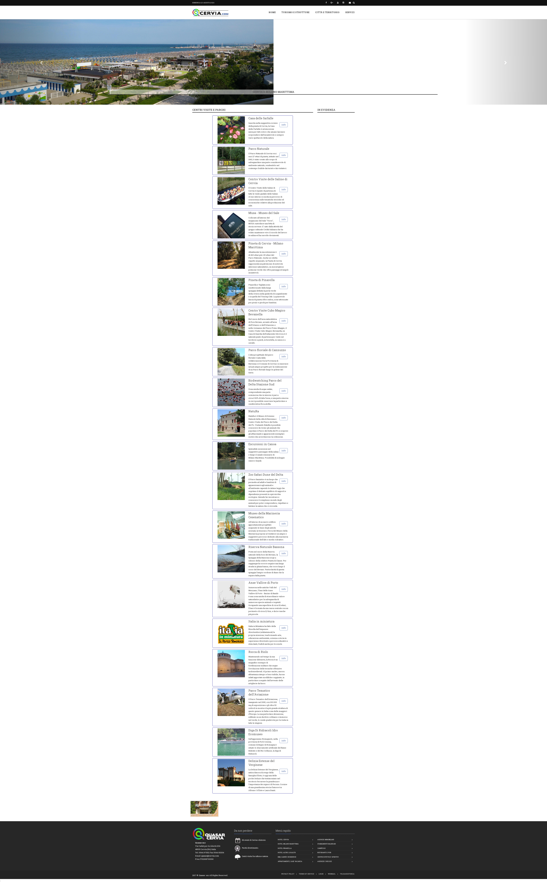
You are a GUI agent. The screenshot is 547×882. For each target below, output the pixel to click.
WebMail (332, 874)
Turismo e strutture (295, 12)
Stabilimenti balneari (326, 844)
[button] (41, 62)
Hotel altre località (287, 852)
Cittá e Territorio (327, 12)
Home (272, 12)
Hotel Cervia (283, 839)
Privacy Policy (287, 874)
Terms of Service (306, 874)
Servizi (350, 12)
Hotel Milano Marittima (288, 844)
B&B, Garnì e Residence (287, 857)
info (283, 124)
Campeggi (321, 848)
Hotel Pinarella (285, 848)
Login (321, 874)
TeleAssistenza (347, 874)
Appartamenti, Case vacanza (290, 861)
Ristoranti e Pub (324, 852)
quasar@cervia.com (210, 856)
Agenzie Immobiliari (325, 839)
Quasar (202, 875)
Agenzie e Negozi (324, 861)
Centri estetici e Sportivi (328, 857)
